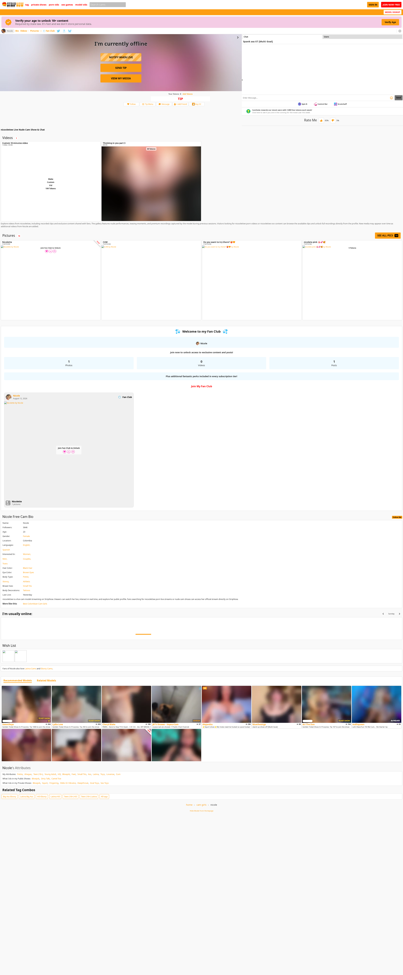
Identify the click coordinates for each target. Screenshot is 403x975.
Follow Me (397, 517)
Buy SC (198, 104)
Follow (133, 104)
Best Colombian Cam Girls (35, 603)
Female (26, 536)
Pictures (36, 31)
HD (59, 774)
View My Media (121, 78)
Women (26, 554)
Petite (25, 576)
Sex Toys (105, 783)
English (26, 545)
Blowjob (66, 774)
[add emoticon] (391, 98)
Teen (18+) (38, 774)
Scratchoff (342, 104)
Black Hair (27, 568)
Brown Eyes (28, 572)
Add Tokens (188, 94)
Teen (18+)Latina (89, 796)
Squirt (45, 783)
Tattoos (26, 590)
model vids (81, 4)
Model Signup (392, 12)
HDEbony (42, 796)
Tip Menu (149, 104)
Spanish (6, 549)
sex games (67, 4)
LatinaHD (55, 796)
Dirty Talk (45, 778)
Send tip (121, 68)
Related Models (46, 680)
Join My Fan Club (201, 386)
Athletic (26, 581)
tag (27, 4)
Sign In (373, 4)
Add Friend (182, 104)
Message (166, 104)
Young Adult (50, 774)
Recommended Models (17, 680)
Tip (180, 99)
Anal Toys (94, 783)
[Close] (400, 31)
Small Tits (27, 585)
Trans (5, 563)
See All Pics (387, 235)
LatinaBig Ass (26, 796)
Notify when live (121, 57)
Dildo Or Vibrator (68, 783)
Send (398, 97)
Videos (24, 31)
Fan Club (50, 31)
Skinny (6, 581)
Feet (74, 774)
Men (5, 558)
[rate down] (333, 120)
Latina (96, 774)
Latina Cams (30, 668)
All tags (104, 796)
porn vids (54, 4)
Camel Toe (56, 778)
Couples (27, 558)
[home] (13, 4)
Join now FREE (391, 4)
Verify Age (390, 22)
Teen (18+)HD (70, 796)
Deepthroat (82, 783)
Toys (102, 774)
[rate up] (321, 120)
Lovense (110, 774)
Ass (89, 774)
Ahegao (28, 774)
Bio (17, 31)
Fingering (53, 783)
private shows (38, 4)
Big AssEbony (9, 796)
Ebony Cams (46, 668)
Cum (118, 774)
